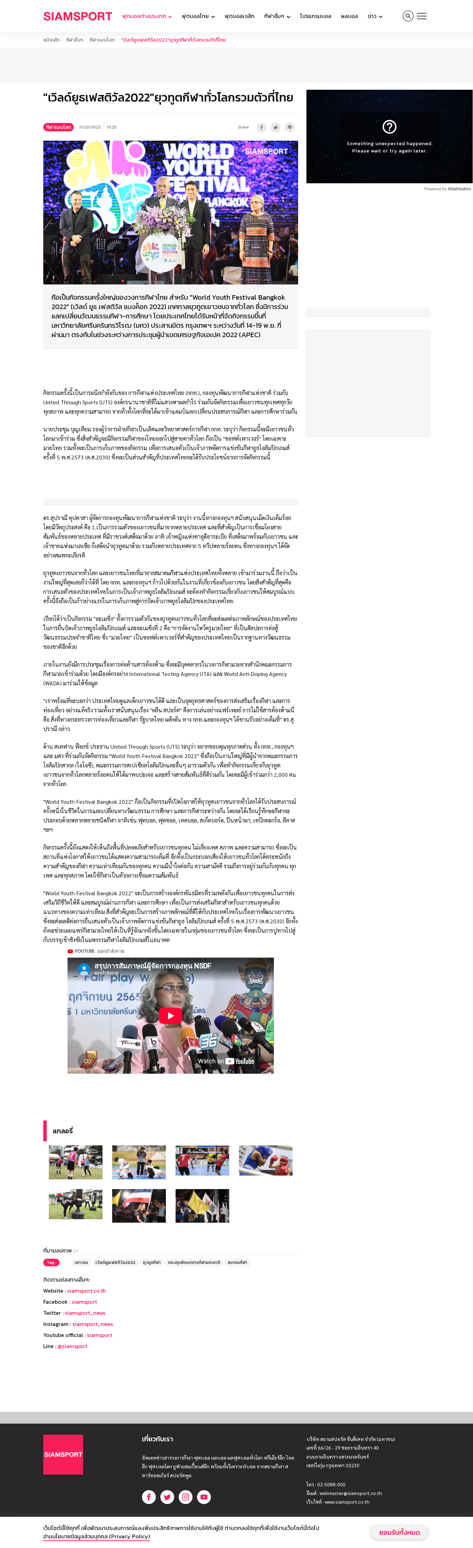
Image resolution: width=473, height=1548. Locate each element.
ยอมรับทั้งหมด (399, 1532)
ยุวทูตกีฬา (152, 1262)
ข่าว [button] (373, 16)
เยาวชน (81, 1262)
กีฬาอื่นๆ (74, 40)
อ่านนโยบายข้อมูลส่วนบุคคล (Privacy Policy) (96, 1536)
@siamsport (72, 1346)
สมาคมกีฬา (237, 1262)
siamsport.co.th (86, 1290)
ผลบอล (349, 16)
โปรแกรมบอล (315, 16)
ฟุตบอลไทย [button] (196, 16)
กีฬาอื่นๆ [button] (275, 16)
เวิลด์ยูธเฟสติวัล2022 (115, 1262)
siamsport (84, 1302)
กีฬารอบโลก (102, 40)
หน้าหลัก (51, 40)
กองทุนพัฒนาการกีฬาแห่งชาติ (194, 1262)
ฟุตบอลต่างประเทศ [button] (144, 16)
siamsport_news (85, 1313)
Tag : (51, 1262)
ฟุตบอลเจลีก (240, 16)
